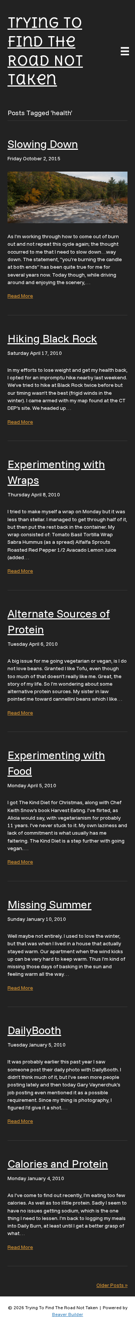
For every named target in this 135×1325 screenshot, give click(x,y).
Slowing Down (43, 144)
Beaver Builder (67, 1314)
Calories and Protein (58, 1163)
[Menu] (125, 51)
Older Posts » (112, 1285)
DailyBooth (34, 1030)
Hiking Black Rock (52, 338)
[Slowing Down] (68, 196)
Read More (20, 295)
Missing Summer (50, 904)
